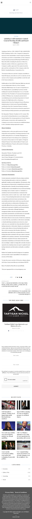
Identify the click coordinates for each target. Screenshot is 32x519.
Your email (16, 364)
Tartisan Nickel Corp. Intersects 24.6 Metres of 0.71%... (16, 325)
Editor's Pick (16, 472)
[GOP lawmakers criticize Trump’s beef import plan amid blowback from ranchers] (8, 405)
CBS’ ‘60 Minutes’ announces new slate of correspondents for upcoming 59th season (23, 435)
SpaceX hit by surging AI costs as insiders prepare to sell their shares (23, 414)
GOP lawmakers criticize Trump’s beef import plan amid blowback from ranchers (8, 415)
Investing (16, 36)
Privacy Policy (9, 492)
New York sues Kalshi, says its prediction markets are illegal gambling (8, 435)
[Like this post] (13, 277)
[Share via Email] (21, 277)
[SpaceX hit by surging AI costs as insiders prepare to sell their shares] (23, 405)
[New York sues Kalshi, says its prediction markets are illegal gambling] (8, 426)
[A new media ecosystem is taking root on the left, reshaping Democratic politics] (8, 445)
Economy (16, 469)
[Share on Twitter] (17, 277)
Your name (16, 355)
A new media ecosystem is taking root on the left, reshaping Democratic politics (8, 455)
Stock (16, 479)
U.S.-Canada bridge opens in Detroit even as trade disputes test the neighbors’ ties (23, 454)
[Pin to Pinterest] (19, 277)
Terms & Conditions (21, 492)
